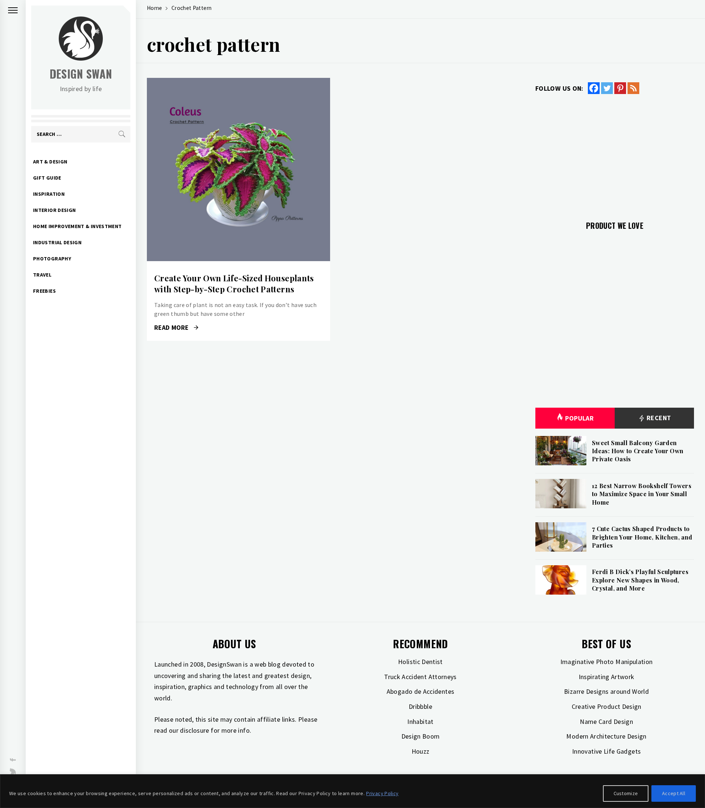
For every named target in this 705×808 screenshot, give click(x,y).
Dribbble (420, 706)
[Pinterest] (620, 88)
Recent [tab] (658, 418)
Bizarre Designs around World (606, 691)
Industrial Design (57, 242)
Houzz (421, 751)
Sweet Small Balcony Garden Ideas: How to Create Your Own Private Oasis (637, 451)
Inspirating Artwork (606, 676)
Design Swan (81, 73)
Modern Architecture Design (606, 736)
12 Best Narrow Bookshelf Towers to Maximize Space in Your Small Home (641, 494)
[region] (352, 791)
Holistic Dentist (420, 661)
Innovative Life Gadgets (606, 751)
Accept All (673, 793)
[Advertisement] (614, 153)
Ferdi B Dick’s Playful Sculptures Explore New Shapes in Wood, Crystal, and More (640, 580)
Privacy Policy (382, 793)
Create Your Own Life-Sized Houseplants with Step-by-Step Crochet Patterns (234, 284)
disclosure (194, 730)
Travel (42, 274)
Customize (626, 793)
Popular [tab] (579, 418)
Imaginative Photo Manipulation (606, 661)
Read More (238, 169)
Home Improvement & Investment (77, 226)
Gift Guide (47, 177)
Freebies (44, 291)
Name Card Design (606, 721)
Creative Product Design (606, 706)
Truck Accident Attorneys (420, 676)
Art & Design (50, 161)
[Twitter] (607, 88)
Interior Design (54, 210)
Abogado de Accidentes (421, 691)
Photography (52, 258)
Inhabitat (420, 721)
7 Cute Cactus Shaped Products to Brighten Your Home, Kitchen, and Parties (642, 537)
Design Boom (420, 736)
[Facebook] (594, 88)
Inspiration (49, 194)
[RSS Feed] (633, 88)
